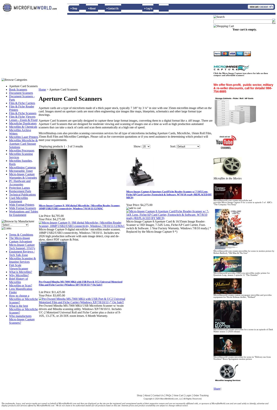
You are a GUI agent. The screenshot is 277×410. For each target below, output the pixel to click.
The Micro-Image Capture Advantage (20, 239)
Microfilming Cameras (22, 167)
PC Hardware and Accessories (20, 182)
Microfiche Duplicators (23, 123)
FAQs (168, 395)
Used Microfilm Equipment (18, 199)
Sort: (173, 146)
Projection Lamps (19, 187)
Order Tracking (201, 395)
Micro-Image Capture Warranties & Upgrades (23, 176)
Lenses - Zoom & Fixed (23, 120)
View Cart (178, 395)
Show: (137, 146)
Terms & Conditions (21, 234)
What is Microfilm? (20, 272)
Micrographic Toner (21, 170)
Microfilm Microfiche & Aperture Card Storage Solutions (23, 144)
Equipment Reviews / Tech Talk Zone (22, 253)
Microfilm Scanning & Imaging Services (22, 260)
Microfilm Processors (21, 150)
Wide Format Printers (21, 204)
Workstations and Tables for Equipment (23, 213)
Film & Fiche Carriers (22, 103)
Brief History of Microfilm (18, 280)
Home (42, 89)
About (147, 395)
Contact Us (158, 395)
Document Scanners (21, 92)
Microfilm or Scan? (20, 285)
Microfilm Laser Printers (23, 137)
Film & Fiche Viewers (22, 116)
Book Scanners (18, 89)
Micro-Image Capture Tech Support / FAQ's (22, 246)
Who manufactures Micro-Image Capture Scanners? (22, 319)
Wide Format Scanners (22, 208)
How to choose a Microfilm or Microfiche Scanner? (23, 299)
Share (216, 388)
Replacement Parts (20, 191)
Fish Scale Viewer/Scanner (18, 267)
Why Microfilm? (19, 275)
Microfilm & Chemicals (23, 126)
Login (188, 395)
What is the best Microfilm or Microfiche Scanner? (23, 309)
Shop (139, 395)
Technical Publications (22, 194)
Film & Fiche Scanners (22, 113)
